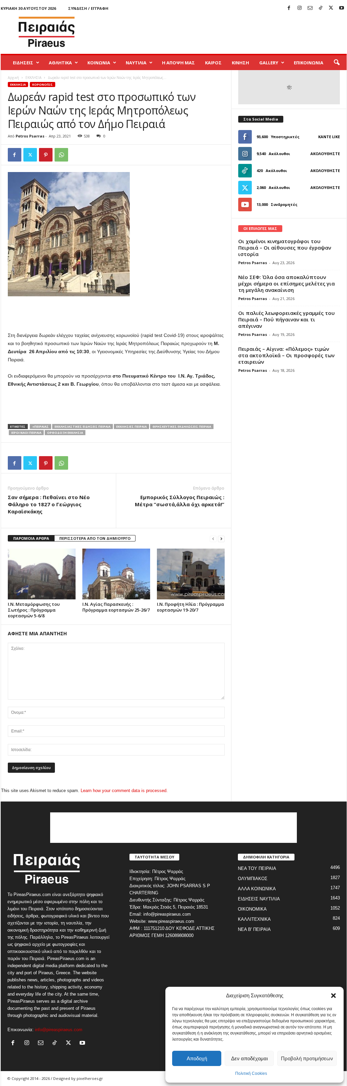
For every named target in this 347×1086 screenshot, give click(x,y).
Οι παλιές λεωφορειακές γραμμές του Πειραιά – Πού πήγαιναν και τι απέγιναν (286, 319)
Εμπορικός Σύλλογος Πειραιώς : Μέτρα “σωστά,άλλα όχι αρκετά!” (179, 501)
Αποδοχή (197, 1058)
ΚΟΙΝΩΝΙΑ (98, 63)
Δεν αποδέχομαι (249, 1058)
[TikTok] (321, 8)
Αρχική (13, 77)
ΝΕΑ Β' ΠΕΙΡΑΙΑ (254, 929)
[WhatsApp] (61, 155)
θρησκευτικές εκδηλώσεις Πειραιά (181, 426)
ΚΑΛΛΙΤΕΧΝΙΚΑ (254, 919)
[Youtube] (342, 8)
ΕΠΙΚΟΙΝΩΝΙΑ (308, 63)
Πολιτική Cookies (251, 1073)
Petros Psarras (30, 136)
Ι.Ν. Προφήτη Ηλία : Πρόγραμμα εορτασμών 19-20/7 (190, 607)
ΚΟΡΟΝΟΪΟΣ (42, 84)
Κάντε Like (329, 136)
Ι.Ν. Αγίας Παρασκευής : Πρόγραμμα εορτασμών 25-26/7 (116, 607)
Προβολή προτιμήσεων (307, 1058)
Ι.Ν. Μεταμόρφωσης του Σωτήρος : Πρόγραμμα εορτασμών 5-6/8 (34, 610)
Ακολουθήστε (325, 153)
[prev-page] (213, 538)
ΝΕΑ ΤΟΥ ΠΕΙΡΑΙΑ (257, 868)
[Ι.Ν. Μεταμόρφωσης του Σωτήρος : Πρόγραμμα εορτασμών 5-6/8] (42, 574)
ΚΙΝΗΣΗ (240, 63)
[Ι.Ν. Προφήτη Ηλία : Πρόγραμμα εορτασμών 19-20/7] (191, 574)
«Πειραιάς (40, 426)
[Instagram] (299, 8)
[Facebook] (289, 8)
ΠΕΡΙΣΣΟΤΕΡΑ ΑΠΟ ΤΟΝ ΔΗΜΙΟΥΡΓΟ (94, 538)
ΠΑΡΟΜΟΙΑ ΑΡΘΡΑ (31, 538)
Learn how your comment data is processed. (124, 790)
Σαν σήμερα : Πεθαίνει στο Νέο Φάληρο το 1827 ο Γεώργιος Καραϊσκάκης (49, 504)
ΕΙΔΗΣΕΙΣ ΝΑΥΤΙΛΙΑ (259, 898)
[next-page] (221, 538)
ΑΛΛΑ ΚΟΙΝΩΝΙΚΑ (257, 888)
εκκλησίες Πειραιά (131, 426)
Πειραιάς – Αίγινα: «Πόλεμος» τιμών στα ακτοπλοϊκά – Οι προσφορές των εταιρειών (286, 355)
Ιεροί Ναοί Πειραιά (26, 432)
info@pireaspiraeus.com (58, 1029)
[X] (331, 8)
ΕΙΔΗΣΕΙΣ (23, 63)
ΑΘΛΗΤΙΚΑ (60, 63)
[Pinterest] (46, 155)
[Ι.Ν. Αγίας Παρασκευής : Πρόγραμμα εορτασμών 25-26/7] (116, 574)
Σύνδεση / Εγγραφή (88, 8)
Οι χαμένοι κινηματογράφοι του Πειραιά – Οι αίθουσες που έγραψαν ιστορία (284, 247)
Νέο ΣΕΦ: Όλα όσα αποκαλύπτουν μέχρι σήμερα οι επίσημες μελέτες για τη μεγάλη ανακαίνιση (286, 283)
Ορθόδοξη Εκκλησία (65, 432)
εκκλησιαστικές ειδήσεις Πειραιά (82, 426)
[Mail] (310, 8)
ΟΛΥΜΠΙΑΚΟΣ (252, 878)
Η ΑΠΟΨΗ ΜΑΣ (178, 63)
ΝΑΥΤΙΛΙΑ (136, 63)
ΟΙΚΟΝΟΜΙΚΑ (252, 909)
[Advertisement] (223, 32)
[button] (333, 995)
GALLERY (268, 63)
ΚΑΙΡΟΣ (213, 63)
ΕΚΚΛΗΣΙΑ (33, 77)
